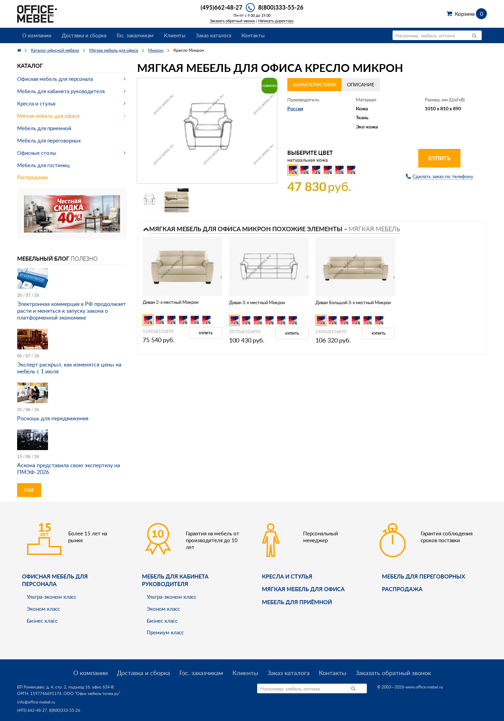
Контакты (253, 35)
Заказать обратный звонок (232, 20)
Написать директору (276, 20)
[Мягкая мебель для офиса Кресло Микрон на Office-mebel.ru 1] (149, 200)
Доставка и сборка (84, 35)
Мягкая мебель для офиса (48, 115)
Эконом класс (43, 608)
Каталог (30, 66)
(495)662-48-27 (221, 7)
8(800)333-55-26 (280, 7)
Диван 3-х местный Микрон (257, 302)
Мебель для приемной (44, 128)
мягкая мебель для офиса (303, 589)
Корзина (469, 13)
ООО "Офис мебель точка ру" (91, 693)
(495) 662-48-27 (32, 710)
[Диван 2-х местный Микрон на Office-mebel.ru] (182, 265)
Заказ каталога (213, 35)
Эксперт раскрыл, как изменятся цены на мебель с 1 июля (69, 368)
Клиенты (174, 35)
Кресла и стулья (36, 103)
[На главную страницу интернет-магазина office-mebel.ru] (37, 13)
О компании (36, 35)
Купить (439, 158)
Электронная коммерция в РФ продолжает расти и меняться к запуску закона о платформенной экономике (71, 310)
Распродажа (32, 177)
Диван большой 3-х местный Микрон (353, 302)
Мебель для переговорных (49, 140)
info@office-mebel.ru (36, 702)
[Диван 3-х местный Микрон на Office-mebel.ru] (269, 266)
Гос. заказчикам (135, 35)
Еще (29, 490)
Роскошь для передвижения (52, 418)
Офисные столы (36, 152)
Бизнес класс (42, 620)
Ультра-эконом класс (51, 596)
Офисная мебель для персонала (55, 78)
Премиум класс (165, 632)
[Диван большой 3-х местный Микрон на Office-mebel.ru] (355, 266)
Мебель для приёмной (297, 602)
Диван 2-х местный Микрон (171, 302)
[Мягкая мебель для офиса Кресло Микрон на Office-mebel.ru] (207, 130)
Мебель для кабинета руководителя (61, 91)
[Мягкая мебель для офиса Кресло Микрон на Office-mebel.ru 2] (177, 200)
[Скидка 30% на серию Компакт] (72, 213)
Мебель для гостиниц (43, 165)
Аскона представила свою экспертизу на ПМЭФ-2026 (68, 468)
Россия (295, 108)
